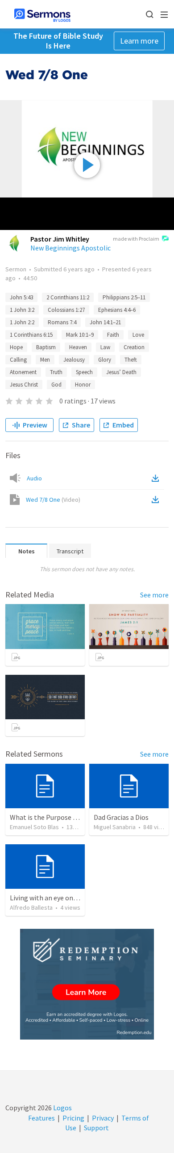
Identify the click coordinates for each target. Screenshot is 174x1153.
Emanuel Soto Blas (34, 827)
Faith (113, 335)
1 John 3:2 (22, 310)
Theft (130, 359)
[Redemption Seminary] (87, 984)
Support (96, 1127)
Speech (84, 372)
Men (45, 359)
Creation (134, 347)
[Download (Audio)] (157, 478)
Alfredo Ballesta (31, 907)
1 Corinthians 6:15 (31, 335)
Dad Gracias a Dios (121, 817)
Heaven (78, 347)
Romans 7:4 (62, 322)
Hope (16, 347)
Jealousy (74, 359)
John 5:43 (21, 297)
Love (138, 335)
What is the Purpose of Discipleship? (65, 817)
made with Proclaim (136, 238)
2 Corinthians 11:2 (67, 297)
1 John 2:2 (22, 322)
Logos (62, 1107)
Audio (34, 478)
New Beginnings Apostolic (70, 247)
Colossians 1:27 (66, 310)
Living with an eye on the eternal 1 (62, 897)
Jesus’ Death (121, 372)
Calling (18, 359)
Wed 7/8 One (53, 500)
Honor (83, 384)
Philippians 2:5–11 (124, 297)
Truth (56, 372)
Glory (104, 359)
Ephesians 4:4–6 (117, 310)
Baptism (46, 347)
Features (41, 1117)
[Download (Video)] (157, 499)
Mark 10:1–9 (80, 335)
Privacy (103, 1117)
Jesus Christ (24, 384)
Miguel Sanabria (115, 827)
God (56, 384)
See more (154, 594)
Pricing (73, 1117)
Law (105, 347)
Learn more (139, 41)
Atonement (23, 372)
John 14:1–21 (105, 322)
